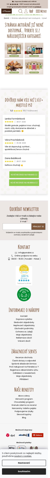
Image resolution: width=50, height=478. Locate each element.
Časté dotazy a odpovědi (24, 360)
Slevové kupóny (24, 414)
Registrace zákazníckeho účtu (24, 370)
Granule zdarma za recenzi (24, 405)
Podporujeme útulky (24, 411)
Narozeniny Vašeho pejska (24, 408)
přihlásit (38, 7)
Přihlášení (24, 379)
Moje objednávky (24, 376)
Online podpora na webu (26, 255)
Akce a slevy (24, 396)
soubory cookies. (23, 456)
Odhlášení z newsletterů (24, 373)
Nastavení (24, 462)
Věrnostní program (24, 399)
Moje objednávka (24, 334)
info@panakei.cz (26, 252)
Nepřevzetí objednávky (24, 325)
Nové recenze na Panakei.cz (24, 174)
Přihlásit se (38, 226)
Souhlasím (24, 471)
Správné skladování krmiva (24, 364)
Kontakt (24, 316)
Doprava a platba (24, 319)
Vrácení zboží (24, 341)
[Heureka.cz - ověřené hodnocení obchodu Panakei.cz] (24, 275)
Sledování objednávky (24, 322)
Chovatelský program (24, 402)
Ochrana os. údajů (24, 331)
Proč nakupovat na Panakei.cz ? (24, 367)
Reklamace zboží (24, 337)
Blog (24, 417)
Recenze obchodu (24, 357)
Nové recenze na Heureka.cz (24, 182)
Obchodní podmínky (24, 328)
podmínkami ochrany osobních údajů (28, 233)
